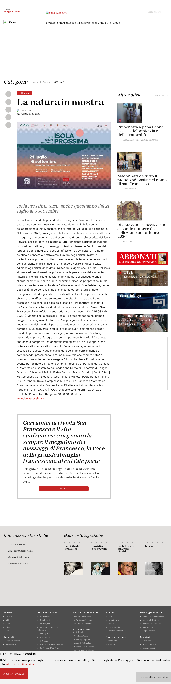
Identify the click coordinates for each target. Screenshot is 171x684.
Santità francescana (83, 624)
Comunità (112, 641)
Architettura (113, 620)
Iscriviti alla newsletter (152, 624)
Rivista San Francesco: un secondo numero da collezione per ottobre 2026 (141, 231)
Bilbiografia (45, 637)
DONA (63, 488)
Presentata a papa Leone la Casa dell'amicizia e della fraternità (140, 131)
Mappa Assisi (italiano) (84, 650)
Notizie (51, 22)
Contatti (111, 644)
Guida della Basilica (18, 563)
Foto (108, 22)
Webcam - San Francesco (153, 616)
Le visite (150, 545)
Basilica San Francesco (118, 631)
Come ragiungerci (82, 640)
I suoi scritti (45, 620)
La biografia (45, 616)
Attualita (59, 82)
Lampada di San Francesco (51, 644)
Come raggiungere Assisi (20, 551)
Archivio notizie (149, 644)
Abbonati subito (149, 648)
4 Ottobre (44, 641)
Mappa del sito (149, 631)
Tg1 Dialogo (11, 644)
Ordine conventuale (82, 616)
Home (35, 82)
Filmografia (45, 634)
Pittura (111, 624)
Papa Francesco (13, 641)
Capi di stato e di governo (99, 547)
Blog (8, 627)
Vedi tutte (161, 95)
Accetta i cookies (13, 673)
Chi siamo (147, 641)
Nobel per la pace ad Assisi (126, 548)
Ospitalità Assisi (16, 544)
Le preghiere (45, 624)
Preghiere (84, 22)
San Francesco (66, 22)
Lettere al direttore (151, 620)
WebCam (98, 22)
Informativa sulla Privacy (21, 663)
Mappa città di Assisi (18, 557)
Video (116, 22)
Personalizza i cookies (154, 676)
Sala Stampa (148, 627)
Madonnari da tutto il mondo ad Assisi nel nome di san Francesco (142, 180)
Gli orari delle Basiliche (84, 647)
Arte (110, 616)
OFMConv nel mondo (83, 620)
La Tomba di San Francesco (52, 648)
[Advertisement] (85, 52)
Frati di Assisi (114, 627)
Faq (7, 631)
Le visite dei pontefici (72, 547)
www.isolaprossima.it (30, 398)
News (46, 82)
